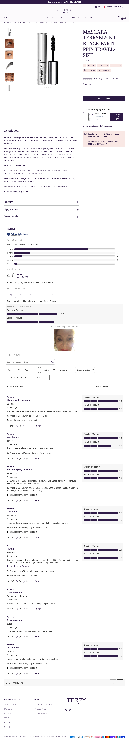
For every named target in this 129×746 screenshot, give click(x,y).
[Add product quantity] (85, 89)
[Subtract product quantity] (93, 89)
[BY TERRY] (64, 11)
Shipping (87, 126)
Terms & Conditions (43, 704)
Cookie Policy (40, 713)
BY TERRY (20, 736)
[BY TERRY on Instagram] (99, 7)
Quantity (87, 84)
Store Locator (10, 704)
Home (6, 23)
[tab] (43, 87)
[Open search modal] (5, 17)
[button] (9, 32)
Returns (7, 713)
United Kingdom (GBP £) (114, 7)
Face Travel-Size (19, 23)
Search (7, 727)
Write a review (111, 78)
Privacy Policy (40, 709)
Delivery (8, 709)
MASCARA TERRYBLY (102, 114)
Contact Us (9, 723)
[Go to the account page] (118, 17)
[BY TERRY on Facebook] (96, 7)
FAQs (6, 718)
